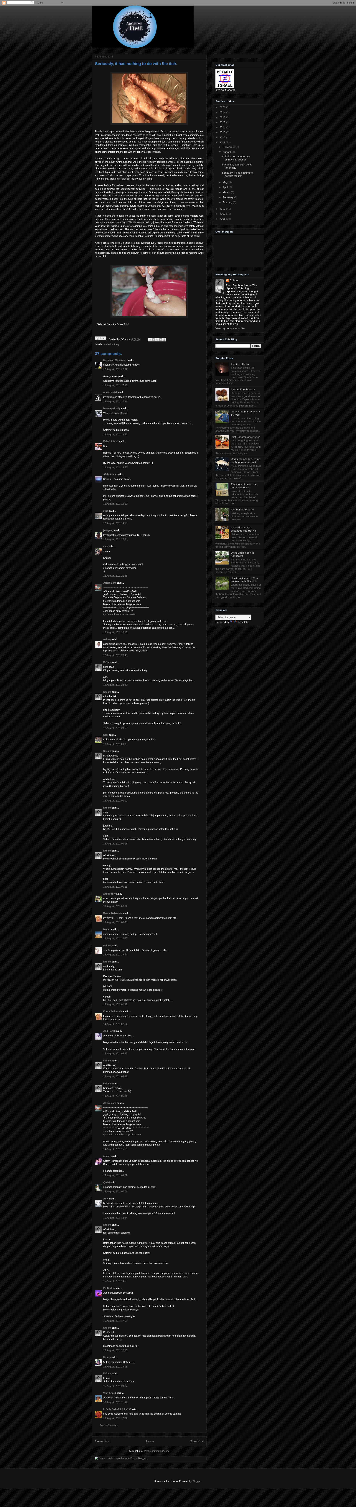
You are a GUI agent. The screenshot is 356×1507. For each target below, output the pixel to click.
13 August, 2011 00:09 (115, 800)
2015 (223, 122)
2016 (223, 117)
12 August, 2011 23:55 (115, 728)
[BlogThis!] (153, 339)
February (228, 197)
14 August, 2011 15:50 (115, 1149)
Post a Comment (109, 1425)
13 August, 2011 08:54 (115, 922)
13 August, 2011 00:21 (115, 886)
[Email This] (150, 339)
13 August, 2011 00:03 (115, 744)
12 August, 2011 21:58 (115, 575)
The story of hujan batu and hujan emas (244, 486)
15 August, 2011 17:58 (115, 1321)
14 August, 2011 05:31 (115, 1096)
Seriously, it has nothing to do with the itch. (136, 63)
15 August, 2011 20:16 (115, 1350)
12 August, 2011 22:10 (115, 632)
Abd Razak (109, 1031)
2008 (223, 218)
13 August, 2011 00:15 (115, 843)
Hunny (107, 1357)
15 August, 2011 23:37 (115, 1386)
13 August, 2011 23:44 (115, 954)
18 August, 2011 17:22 (115, 1418)
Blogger (196, 1481)
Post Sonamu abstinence (245, 436)
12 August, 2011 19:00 (115, 503)
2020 (223, 107)
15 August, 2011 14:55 (115, 1281)
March (227, 192)
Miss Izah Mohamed (114, 360)
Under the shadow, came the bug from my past (245, 460)
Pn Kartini (109, 1288)
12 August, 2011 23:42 (115, 684)
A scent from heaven (243, 389)
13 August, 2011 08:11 (115, 906)
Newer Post (102, 1441)
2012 (223, 137)
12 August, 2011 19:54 (115, 523)
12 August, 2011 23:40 (115, 655)
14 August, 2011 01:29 (115, 1004)
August (227, 151)
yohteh (107, 945)
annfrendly (109, 893)
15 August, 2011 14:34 (115, 1217)
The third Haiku (240, 364)
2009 (223, 213)
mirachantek (110, 392)
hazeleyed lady (111, 408)
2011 (223, 142)
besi (105, 734)
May (225, 182)
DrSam (107, 662)
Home (150, 1441)
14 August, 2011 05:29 (115, 1076)
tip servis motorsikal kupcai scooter (122, 1134)
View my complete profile (230, 328)
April (226, 187)
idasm (106, 1156)
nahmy (107, 639)
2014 (223, 127)
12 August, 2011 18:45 (115, 434)
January (228, 202)
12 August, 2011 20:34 (115, 539)
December (229, 146)
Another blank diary (242, 509)
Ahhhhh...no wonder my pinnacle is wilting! (236, 158)
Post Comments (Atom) (156, 1451)
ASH (105, 1198)
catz (105, 546)
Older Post (197, 1441)
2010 (223, 208)
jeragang (108, 530)
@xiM (106, 1182)
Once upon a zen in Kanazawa (242, 554)
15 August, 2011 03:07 (115, 1175)
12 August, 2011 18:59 (115, 467)
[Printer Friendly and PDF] (100, 338)
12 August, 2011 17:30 (115, 385)
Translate (243, 621)
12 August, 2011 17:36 (115, 401)
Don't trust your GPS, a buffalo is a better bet (244, 580)
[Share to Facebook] (160, 339)
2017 (223, 112)
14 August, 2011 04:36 (115, 1053)
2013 (223, 132)
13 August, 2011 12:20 (115, 938)
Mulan (107, 929)
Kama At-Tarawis (112, 913)
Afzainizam (109, 582)
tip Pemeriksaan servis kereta (119, 614)
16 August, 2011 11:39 (115, 1402)
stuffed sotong (111, 344)
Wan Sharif (109, 1393)
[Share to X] (157, 339)
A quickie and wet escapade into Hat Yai (243, 529)
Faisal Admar (110, 441)
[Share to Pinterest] (164, 339)
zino (105, 510)
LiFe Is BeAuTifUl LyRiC (117, 1409)
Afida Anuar (110, 474)
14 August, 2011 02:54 (115, 1024)
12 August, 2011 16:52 (115, 369)
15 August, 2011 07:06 (115, 1191)
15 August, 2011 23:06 (115, 1366)
